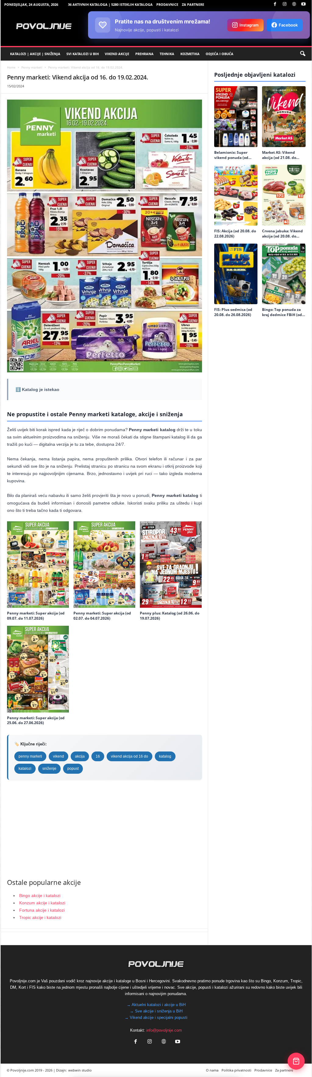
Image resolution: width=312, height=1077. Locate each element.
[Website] (294, 4)
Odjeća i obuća (219, 53)
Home (11, 67)
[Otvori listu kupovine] (296, 1061)
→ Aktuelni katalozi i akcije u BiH (156, 1004)
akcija (80, 756)
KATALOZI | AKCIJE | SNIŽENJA (35, 53)
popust (73, 768)
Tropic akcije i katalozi (40, 917)
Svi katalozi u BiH (82, 53)
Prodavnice (167, 4)
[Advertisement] (104, 828)
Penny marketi (31, 67)
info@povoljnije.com (164, 1030)
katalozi (25, 768)
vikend (58, 756)
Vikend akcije (117, 53)
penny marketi (30, 756)
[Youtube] (303, 4)
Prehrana (144, 53)
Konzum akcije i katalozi (42, 902)
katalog (165, 756)
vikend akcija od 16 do (129, 756)
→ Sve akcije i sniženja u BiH (156, 1011)
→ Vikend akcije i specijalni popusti (156, 1017)
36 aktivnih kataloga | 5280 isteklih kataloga (110, 4)
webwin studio (80, 1070)
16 (98, 756)
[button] (302, 54)
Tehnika (167, 53)
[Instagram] (284, 4)
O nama (212, 1070)
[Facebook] (275, 4)
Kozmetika (190, 53)
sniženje (49, 768)
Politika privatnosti (236, 1070)
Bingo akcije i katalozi (39, 895)
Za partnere (193, 4)
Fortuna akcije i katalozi (42, 910)
